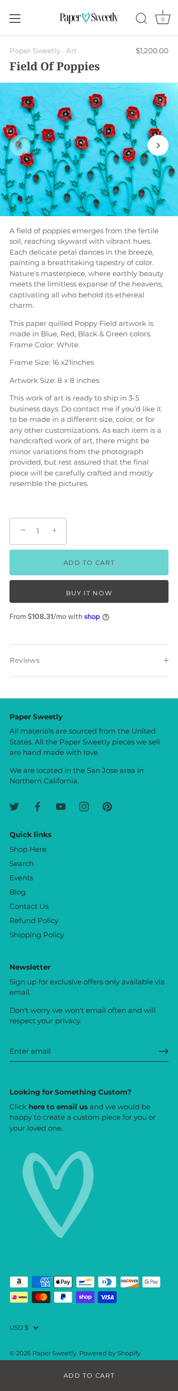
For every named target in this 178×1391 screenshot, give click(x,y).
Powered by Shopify (110, 1353)
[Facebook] (37, 805)
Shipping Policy (36, 934)
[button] (19, 145)
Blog (17, 891)
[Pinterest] (107, 805)
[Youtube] (61, 805)
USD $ (18, 1327)
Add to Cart (89, 1375)
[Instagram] (84, 805)
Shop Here (28, 849)
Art (71, 50)
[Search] (141, 20)
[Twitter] (14, 805)
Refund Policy (33, 920)
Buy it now (89, 593)
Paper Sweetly (34, 50)
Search (21, 863)
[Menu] (15, 18)
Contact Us (28, 906)
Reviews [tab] (24, 660)
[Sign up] (164, 1051)
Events (21, 877)
